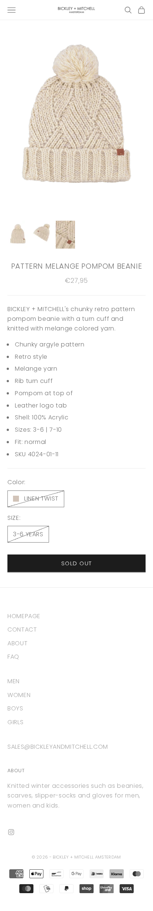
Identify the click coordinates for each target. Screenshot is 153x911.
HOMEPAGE (23, 616)
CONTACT (22, 629)
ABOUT (17, 643)
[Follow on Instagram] (11, 832)
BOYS (15, 708)
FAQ (13, 656)
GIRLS (15, 722)
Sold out (76, 563)
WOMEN (18, 695)
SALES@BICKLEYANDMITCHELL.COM (57, 746)
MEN (13, 681)
